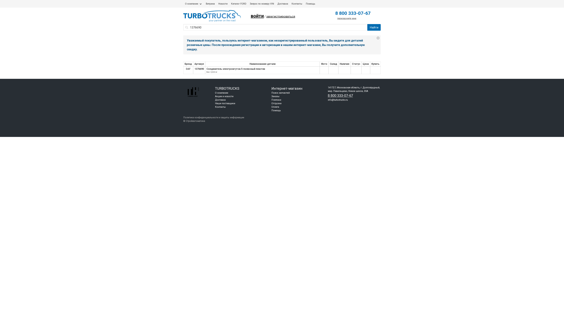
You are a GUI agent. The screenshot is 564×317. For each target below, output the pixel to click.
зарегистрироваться (280, 16)
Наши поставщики (225, 103)
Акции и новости (224, 96)
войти (257, 16)
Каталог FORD (238, 3)
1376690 (199, 69)
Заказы (275, 96)
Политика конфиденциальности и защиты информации (213, 117)
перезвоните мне (346, 18)
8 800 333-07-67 (353, 13)
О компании (191, 3)
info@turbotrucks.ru (338, 99)
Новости (223, 3)
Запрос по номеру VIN (262, 3)
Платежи (276, 99)
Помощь (310, 3)
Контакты (297, 3)
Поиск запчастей (280, 92)
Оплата (275, 107)
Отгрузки (276, 103)
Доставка (282, 3)
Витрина (210, 3)
